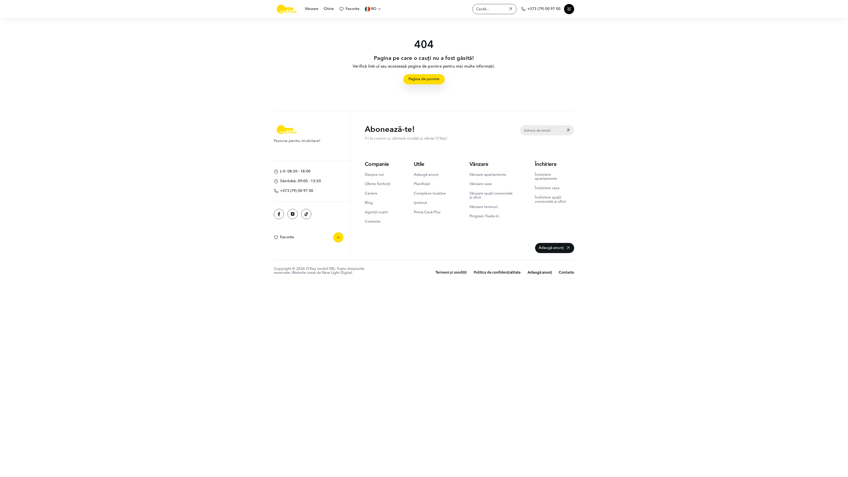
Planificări (422, 184)
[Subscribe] (568, 131)
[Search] (510, 10)
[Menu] (569, 9)
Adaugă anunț (426, 175)
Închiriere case (547, 188)
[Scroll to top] (338, 237)
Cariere (371, 193)
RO (373, 9)
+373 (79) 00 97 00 (543, 9)
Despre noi (374, 175)
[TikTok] (306, 214)
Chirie (329, 9)
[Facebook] (279, 214)
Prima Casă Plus (427, 212)
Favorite (353, 9)
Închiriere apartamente (546, 177)
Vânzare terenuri (483, 207)
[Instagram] (293, 214)
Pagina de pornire (424, 79)
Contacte (372, 221)
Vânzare (311, 9)
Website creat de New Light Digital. (322, 273)
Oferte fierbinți (377, 184)
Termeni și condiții (451, 272)
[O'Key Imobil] (286, 9)
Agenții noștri (376, 212)
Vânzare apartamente (487, 175)
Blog (369, 203)
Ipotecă (420, 203)
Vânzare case (480, 184)
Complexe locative (430, 193)
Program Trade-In (484, 216)
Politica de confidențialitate (497, 272)
